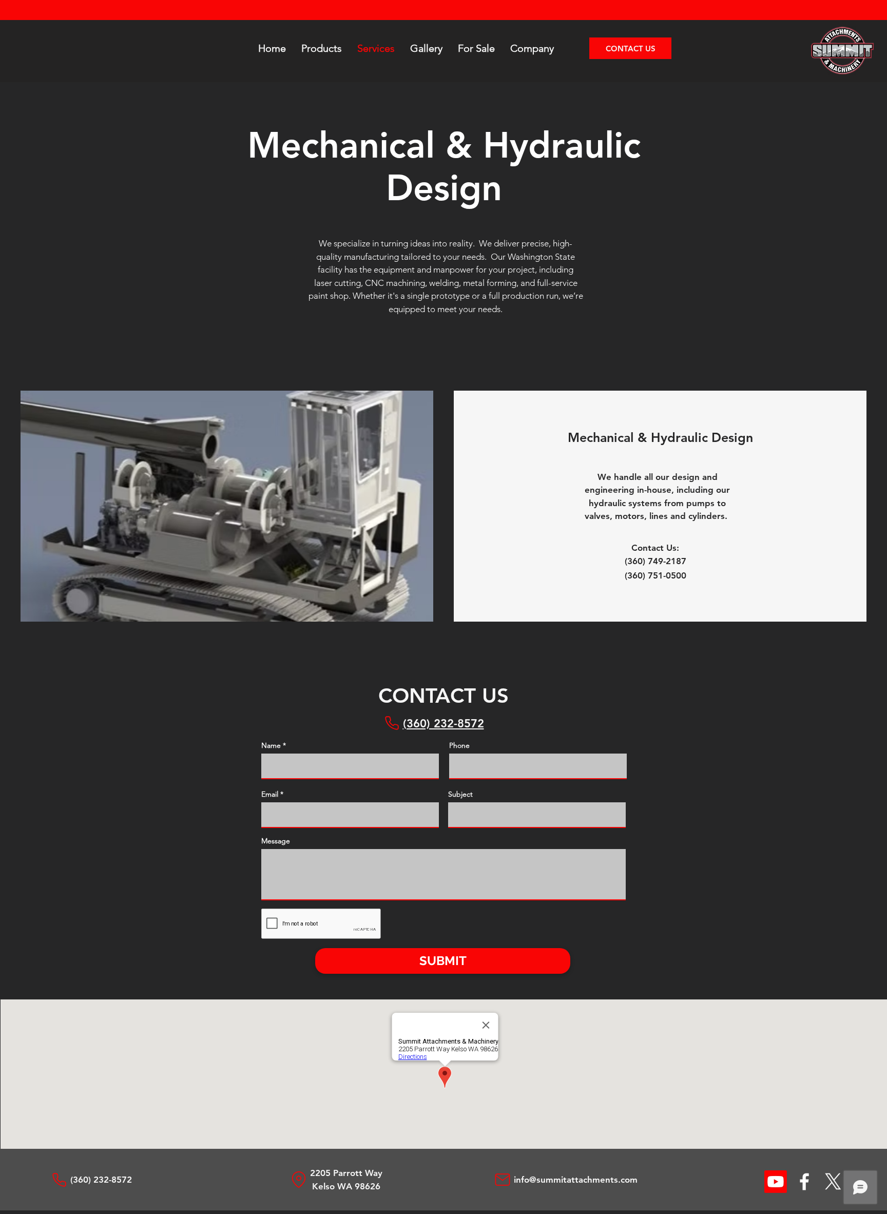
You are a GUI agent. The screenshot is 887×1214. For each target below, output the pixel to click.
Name (271, 745)
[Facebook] (804, 1181)
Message (275, 840)
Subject (460, 794)
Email (269, 794)
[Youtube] (775, 1181)
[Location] (298, 1179)
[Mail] (502, 1179)
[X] (833, 1181)
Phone (459, 745)
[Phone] (391, 722)
